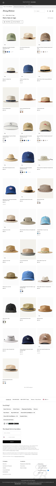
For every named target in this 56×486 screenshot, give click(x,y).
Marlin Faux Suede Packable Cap (43, 349)
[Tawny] (38, 203)
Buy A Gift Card (15, 412)
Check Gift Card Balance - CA (10, 416)
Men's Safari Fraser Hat (41, 260)
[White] (41, 52)
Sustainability (5, 471)
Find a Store (22, 465)
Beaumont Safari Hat (7, 79)
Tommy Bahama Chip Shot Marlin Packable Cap (26, 350)
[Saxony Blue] (38, 233)
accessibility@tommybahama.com (35, 483)
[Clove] (38, 52)
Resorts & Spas (23, 467)
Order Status (16, 409)
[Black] (5, 52)
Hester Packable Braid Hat (25, 108)
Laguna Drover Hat (6, 260)
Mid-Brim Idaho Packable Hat (8, 349)
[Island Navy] (7, 52)
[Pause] (3, 2)
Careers (4, 467)
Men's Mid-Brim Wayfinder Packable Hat (45, 167)
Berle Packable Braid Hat (7, 379)
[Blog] (7, 474)
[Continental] (11, 52)
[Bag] (50, 11)
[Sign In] (47, 11)
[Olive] (5, 322)
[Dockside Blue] (20, 291)
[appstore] (16, 423)
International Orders (8, 419)
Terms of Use (27, 454)
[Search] (39, 11)
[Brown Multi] (39, 203)
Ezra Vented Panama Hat (25, 47)
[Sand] (20, 112)
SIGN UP (12, 441)
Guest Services (7, 409)
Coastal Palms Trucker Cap (42, 229)
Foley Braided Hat (40, 108)
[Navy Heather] (5, 383)
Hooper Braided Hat (24, 260)
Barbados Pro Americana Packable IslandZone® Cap (9, 200)
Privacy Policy (12, 450)
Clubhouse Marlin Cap (24, 79)
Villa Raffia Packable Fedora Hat (26, 199)
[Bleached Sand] (45, 52)
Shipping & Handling (27, 409)
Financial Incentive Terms (19, 456)
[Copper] (22, 112)
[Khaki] (39, 52)
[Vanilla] (3, 383)
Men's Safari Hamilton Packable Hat (44, 286)
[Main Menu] (52, 11)
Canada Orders (23, 416)
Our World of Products (7, 465)
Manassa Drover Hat (7, 286)
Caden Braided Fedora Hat (25, 318)
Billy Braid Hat (40, 318)
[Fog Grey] (43, 52)
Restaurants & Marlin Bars (25, 463)
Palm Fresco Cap (6, 318)
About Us (4, 463)
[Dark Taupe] (20, 140)
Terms (17, 450)
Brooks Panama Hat (7, 108)
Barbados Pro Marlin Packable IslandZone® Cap (9, 48)
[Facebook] (7, 423)
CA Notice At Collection (42, 467)
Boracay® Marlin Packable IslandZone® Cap (44, 48)
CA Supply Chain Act (42, 465)
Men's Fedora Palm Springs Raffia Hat (44, 79)
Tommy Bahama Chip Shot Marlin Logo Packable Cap (27, 287)
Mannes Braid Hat (40, 199)
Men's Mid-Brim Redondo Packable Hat (27, 229)
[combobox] (5, 437)
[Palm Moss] (3, 52)
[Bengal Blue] (9, 52)
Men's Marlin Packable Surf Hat (9, 167)
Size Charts (6, 412)
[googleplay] (11, 423)
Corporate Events (6, 470)
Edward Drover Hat (6, 229)
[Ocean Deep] (5, 140)
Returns (36, 409)
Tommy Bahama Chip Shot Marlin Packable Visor (9, 136)
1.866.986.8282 (18, 483)
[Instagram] (4, 423)
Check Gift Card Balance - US (28, 412)
